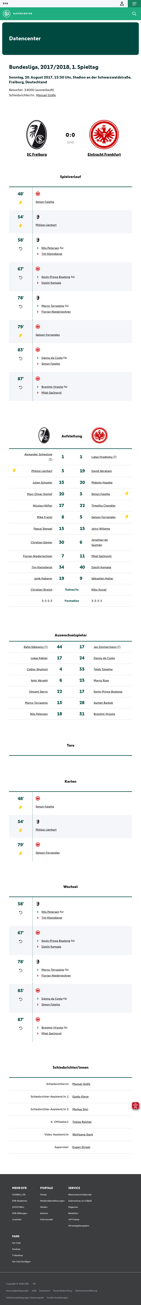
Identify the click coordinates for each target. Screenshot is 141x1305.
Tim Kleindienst (51, 253)
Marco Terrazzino (52, 305)
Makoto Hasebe (102, 482)
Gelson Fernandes (48, 334)
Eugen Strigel (81, 1147)
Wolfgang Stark (82, 1134)
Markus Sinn (80, 1109)
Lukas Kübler (39, 658)
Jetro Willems (100, 528)
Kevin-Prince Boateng (55, 277)
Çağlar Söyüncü (37, 669)
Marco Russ (101, 680)
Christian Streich (41, 589)
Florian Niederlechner (56, 311)
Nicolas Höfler (42, 505)
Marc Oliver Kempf (39, 494)
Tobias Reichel (82, 1121)
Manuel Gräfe (46, 95)
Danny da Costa (52, 357)
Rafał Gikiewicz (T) (36, 647)
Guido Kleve (80, 1096)
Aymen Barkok (103, 702)
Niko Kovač (98, 589)
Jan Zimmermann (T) (107, 647)
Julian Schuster (42, 482)
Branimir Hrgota (52, 386)
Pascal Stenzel (43, 528)
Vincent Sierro (38, 691)
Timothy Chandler (103, 505)
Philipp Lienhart (46, 225)
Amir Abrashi (39, 680)
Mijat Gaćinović (51, 392)
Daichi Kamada (51, 282)
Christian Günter (41, 542)
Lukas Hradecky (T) (104, 457)
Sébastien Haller (102, 578)
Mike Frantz (44, 517)
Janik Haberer (43, 578)
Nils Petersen (50, 248)
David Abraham (101, 471)
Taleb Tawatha (103, 669)
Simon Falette (45, 201)
